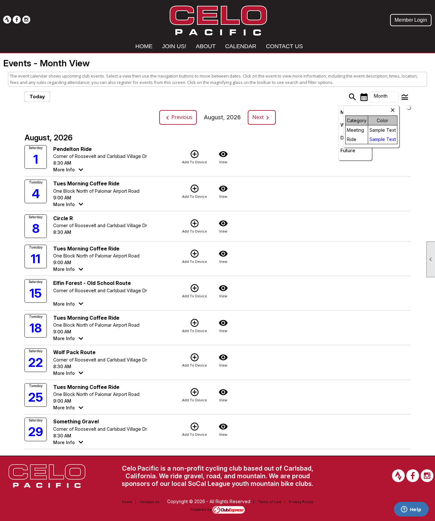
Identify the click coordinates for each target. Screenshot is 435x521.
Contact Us (284, 46)
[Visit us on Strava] (7, 20)
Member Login (411, 20)
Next (261, 118)
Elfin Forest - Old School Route (92, 283)
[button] (384, 97)
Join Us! (174, 46)
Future (347, 150)
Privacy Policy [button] (301, 502)
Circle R (63, 218)
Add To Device (194, 156)
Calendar (240, 46)
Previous (178, 118)
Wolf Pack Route (74, 352)
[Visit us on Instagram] (26, 20)
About (206, 46)
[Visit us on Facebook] (17, 20)
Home (144, 46)
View (223, 156)
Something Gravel (76, 421)
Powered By (201, 509)
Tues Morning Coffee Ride (86, 183)
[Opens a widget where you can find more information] (411, 510)
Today (37, 96)
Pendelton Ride (72, 149)
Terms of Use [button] (269, 502)
